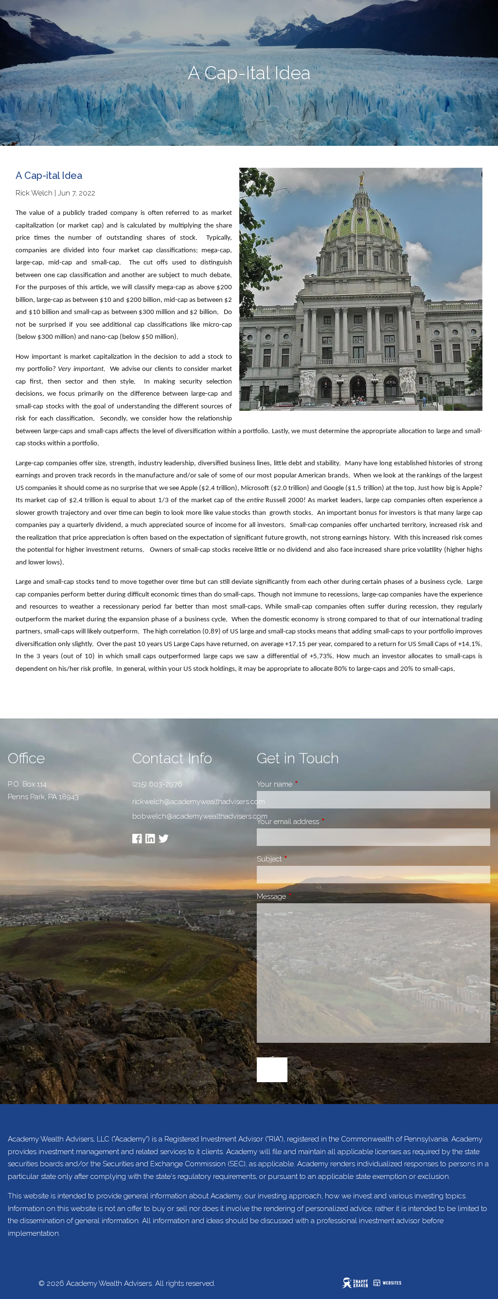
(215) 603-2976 (157, 784)
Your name (309, 784)
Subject (303, 859)
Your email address (322, 821)
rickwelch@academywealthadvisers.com (198, 801)
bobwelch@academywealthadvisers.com (186, 816)
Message (306, 896)
